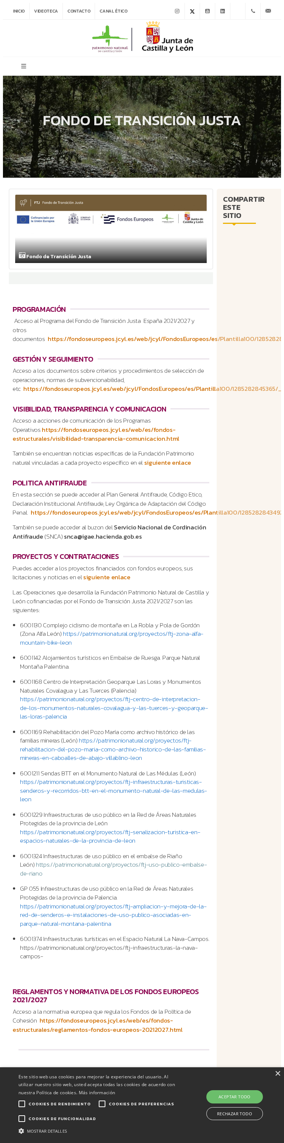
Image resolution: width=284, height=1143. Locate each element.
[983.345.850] (253, 11)
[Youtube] (207, 11)
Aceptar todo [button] (235, 1096)
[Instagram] (177, 11)
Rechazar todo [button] (234, 1113)
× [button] (277, 1074)
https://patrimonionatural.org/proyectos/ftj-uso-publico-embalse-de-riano (113, 869)
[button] (98, 1130)
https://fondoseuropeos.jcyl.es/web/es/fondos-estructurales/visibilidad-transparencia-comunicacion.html (96, 434)
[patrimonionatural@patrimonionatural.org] (268, 11)
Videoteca (46, 11)
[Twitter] (192, 11)
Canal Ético (113, 11)
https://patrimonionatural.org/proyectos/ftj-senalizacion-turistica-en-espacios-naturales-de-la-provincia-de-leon (110, 837)
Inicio (19, 11)
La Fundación (152, 138)
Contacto (78, 11)
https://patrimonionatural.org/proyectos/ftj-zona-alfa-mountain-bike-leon (111, 638)
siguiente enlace (168, 462)
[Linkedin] (222, 11)
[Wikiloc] (237, 11)
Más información (97, 1092)
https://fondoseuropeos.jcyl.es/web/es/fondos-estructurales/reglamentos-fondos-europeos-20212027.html (98, 1025)
